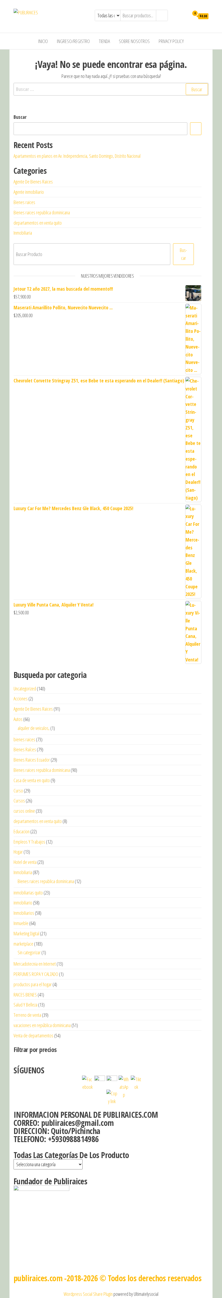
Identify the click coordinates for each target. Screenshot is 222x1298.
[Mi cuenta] (183, 16)
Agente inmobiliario (29, 192)
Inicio (43, 41)
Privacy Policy (171, 41)
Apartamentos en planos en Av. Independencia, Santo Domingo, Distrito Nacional (77, 156)
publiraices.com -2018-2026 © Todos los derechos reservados (107, 1278)
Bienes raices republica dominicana (42, 212)
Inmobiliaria (23, 233)
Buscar (20, 117)
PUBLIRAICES (59, 12)
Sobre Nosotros (134, 41)
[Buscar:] (111, 89)
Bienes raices (24, 202)
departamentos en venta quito (38, 222)
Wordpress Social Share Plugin (88, 1294)
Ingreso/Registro (73, 41)
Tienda (104, 41)
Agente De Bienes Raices (33, 181)
